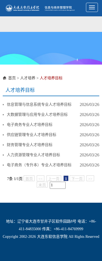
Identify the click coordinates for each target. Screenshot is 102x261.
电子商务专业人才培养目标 (29, 125)
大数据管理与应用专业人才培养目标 (37, 115)
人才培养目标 (51, 78)
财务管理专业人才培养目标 (29, 145)
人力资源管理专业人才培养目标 (33, 155)
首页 (12, 78)
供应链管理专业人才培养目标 (31, 135)
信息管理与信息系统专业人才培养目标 (39, 104)
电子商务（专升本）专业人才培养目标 (39, 165)
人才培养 (27, 78)
